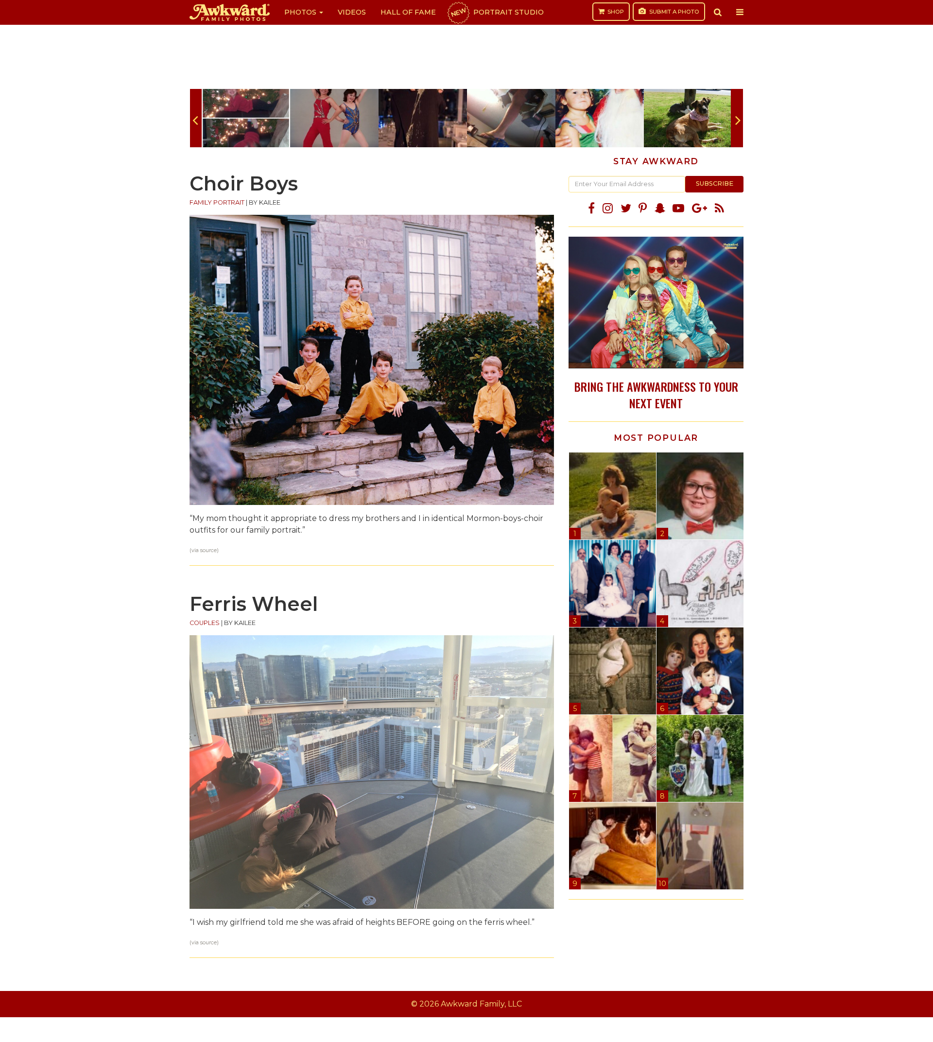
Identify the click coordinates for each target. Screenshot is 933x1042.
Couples (205, 622)
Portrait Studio (496, 12)
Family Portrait (217, 202)
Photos (301, 12)
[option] (246, 118)
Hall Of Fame (408, 12)
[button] (718, 12)
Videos (352, 12)
